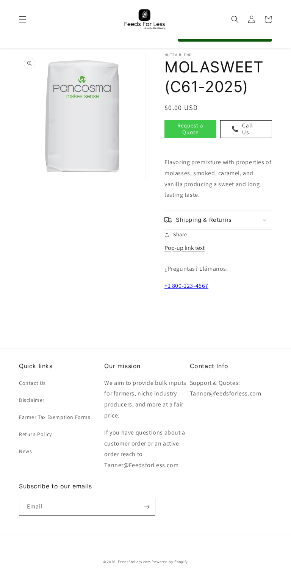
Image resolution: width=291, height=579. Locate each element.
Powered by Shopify (170, 561)
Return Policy (35, 434)
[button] (22, 19)
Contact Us (32, 383)
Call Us (242, 129)
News (25, 451)
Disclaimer (32, 400)
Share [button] (180, 234)
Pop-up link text (184, 248)
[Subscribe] (146, 507)
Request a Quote (190, 129)
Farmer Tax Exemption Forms (55, 417)
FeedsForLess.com (134, 561)
